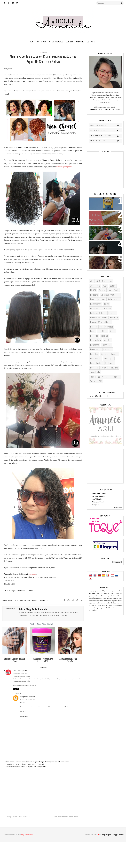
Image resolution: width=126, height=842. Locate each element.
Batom (113, 285)
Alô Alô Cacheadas (104, 281)
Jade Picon (102, 331)
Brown (93, 299)
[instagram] (4, 3)
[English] (91, 575)
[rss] (21, 3)
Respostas (18, 693)
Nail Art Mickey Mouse (102, 229)
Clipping (80, 41)
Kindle (112, 331)
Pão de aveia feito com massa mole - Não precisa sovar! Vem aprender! (105, 217)
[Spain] (104, 575)
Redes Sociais (96, 363)
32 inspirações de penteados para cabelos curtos (105, 260)
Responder (16, 689)
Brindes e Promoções (110, 294)
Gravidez (109, 326)
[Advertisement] (43, 792)
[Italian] (108, 575)
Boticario (94, 294)
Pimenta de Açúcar (99, 493)
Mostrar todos (118, 507)
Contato (69, 41)
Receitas (94, 353)
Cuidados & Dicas (98, 313)
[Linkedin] (81, 600)
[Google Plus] (69, 600)
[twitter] (17, 3)
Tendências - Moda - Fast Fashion (105, 376)
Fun (101, 326)
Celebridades (114, 299)
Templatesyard (106, 834)
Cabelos (44, 52)
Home (32, 41)
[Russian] (117, 575)
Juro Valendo (97, 499)
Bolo (109, 290)
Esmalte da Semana (99, 317)
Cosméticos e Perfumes (100, 308)
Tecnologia (95, 372)
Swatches (113, 367)
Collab (106, 303)
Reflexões (109, 363)
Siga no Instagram (98, 125)
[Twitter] (73, 600)
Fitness (93, 326)
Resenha (94, 367)
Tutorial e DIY (96, 381)
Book (116, 290)
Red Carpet (108, 358)
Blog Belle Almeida (27, 696)
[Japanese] (91, 578)
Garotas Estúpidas (98, 496)
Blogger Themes (118, 834)
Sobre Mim (41, 41)
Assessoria (95, 285)
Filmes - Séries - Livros (100, 322)
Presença (107, 349)
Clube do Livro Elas (20, 671)
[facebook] (8, 3)
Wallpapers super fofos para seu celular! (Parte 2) (105, 201)
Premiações (95, 349)
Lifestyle (94, 335)
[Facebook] (64, 600)
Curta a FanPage (97, 130)
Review (104, 367)
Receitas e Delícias (109, 353)
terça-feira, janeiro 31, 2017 (28, 699)
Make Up (104, 335)
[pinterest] (13, 3)
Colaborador (95, 303)
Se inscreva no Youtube (100, 135)
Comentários (42, 600)
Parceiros (106, 344)
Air (91, 281)
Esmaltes (114, 317)
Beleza (102, 290)
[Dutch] (113, 575)
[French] (95, 575)
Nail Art (107, 340)
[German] (100, 575)
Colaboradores (56, 41)
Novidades (94, 344)
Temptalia (95, 505)
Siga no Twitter (97, 140)
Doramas (112, 313)
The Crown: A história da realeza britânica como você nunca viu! (105, 247)
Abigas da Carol (98, 502)
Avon (105, 285)
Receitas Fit (95, 358)
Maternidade (95, 340)
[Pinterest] (77, 600)
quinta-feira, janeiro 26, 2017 (21, 673)
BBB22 (93, 290)
